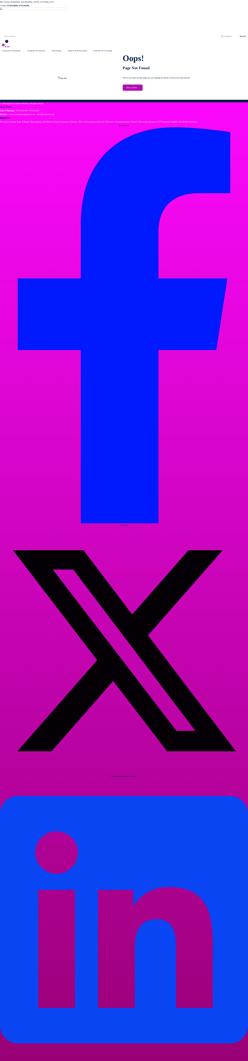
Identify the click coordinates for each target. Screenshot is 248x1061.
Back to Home (131, 88)
